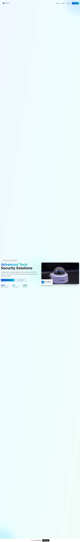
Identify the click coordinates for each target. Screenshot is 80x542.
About (63, 3)
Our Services (20, 280)
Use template (45, 540)
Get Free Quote (7, 280)
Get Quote (76, 3)
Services (58, 3)
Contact (68, 3)
